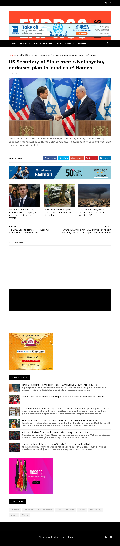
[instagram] (106, 3)
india (59, 43)
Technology (95, 510)
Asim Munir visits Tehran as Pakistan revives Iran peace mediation (55, 432)
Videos (14, 515)
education (29, 510)
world (82, 43)
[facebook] (110, 3)
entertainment (43, 43)
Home (14, 43)
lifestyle (70, 510)
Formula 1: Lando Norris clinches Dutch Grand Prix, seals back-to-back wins (60, 420)
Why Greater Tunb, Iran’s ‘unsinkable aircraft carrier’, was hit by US (91, 212)
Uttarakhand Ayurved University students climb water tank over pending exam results (65, 408)
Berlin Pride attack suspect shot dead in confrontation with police (57, 212)
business (25, 43)
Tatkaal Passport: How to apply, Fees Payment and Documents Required (59, 385)
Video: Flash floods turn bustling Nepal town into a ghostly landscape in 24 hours (63, 396)
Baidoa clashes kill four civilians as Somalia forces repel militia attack (56, 444)
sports (69, 43)
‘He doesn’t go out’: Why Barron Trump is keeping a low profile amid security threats (22, 213)
